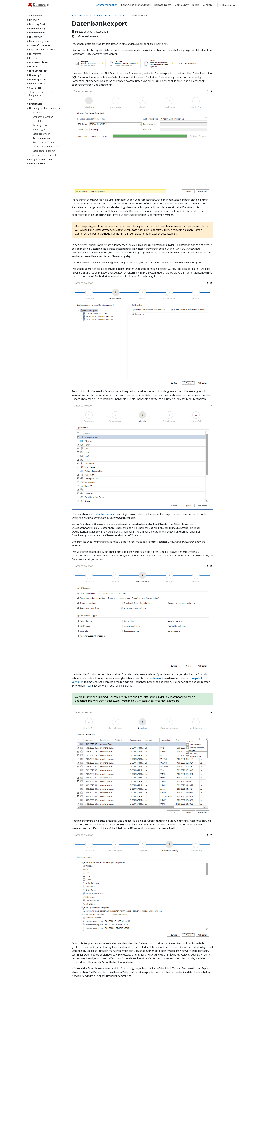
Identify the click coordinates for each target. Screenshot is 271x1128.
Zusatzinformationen (103, 514)
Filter (88, 685)
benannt (158, 678)
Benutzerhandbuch (81, 15)
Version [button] (207, 5)
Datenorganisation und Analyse (110, 15)
